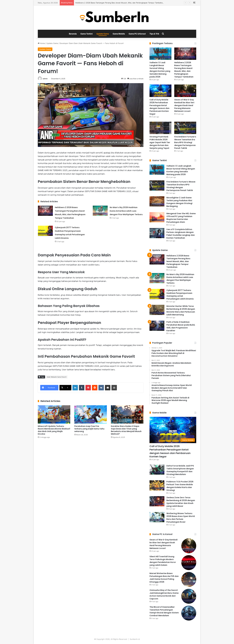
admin (45, 79)
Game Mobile (119, 34)
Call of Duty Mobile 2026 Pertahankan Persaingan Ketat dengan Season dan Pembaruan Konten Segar (159, 106)
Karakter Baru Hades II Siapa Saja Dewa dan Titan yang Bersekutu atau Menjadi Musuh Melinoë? (126, 430)
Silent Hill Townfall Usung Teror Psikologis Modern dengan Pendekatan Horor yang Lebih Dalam (163, 560)
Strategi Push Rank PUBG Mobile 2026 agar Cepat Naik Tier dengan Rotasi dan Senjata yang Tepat (160, 142)
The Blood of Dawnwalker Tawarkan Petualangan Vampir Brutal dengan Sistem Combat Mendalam (164, 611)
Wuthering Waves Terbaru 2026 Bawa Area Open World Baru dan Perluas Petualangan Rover (180, 517)
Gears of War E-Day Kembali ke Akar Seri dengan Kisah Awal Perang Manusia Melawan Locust (184, 105)
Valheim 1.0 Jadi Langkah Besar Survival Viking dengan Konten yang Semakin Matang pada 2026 (160, 69)
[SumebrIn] (117, 17)
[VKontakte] (101, 387)
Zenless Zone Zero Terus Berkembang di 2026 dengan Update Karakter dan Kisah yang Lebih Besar (180, 501)
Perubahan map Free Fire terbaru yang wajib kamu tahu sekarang (89, 429)
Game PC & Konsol (137, 34)
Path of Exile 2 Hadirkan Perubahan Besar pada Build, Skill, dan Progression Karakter (180, 326)
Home (42, 43)
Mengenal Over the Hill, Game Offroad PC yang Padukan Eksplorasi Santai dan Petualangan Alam (181, 217)
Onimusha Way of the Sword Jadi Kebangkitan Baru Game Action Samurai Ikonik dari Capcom (164, 594)
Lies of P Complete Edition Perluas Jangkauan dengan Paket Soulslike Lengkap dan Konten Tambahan (180, 233)
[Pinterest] (88, 387)
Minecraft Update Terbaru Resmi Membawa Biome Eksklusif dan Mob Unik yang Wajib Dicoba (54, 430)
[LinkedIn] (75, 387)
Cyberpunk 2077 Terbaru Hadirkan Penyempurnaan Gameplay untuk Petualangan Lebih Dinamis (180, 294)
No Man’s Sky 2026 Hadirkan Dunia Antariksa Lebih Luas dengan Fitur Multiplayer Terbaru (126, 211)
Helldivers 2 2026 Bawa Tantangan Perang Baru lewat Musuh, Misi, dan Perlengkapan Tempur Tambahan (119, 3)
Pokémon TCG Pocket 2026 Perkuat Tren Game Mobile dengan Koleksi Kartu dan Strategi (179, 486)
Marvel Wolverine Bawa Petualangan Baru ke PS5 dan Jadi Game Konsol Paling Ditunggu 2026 (164, 577)
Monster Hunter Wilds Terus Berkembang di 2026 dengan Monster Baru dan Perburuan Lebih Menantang (180, 310)
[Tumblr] (81, 387)
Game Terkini (86, 34)
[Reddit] (94, 387)
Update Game (102, 34)
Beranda (73, 34)
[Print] (114, 387)
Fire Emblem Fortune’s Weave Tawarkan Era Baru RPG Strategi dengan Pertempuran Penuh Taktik (185, 142)
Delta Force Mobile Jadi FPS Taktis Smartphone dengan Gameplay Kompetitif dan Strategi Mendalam (180, 470)
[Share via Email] (107, 387)
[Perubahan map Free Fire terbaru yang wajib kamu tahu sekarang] (90, 414)
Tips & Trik (154, 34)
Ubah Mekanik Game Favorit (56, 377)
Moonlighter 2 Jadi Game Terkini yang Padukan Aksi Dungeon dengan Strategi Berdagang (179, 202)
